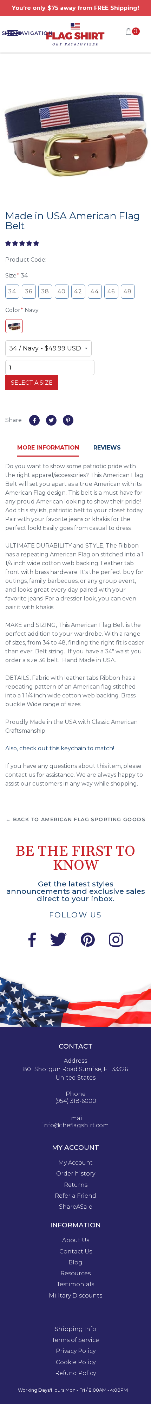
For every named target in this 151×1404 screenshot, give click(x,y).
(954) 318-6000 (75, 1101)
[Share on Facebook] (34, 420)
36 (29, 291)
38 (45, 291)
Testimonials (75, 1284)
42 (78, 291)
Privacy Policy (76, 1351)
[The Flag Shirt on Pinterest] (88, 944)
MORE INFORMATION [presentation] (48, 447)
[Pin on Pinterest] (68, 420)
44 (95, 291)
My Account (75, 1163)
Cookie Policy (76, 1362)
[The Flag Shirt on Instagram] (116, 944)
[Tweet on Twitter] (51, 420)
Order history (75, 1174)
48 (128, 291)
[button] (22, 243)
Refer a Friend (75, 1196)
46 (111, 291)
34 (12, 291)
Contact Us (75, 1252)
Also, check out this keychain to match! (60, 748)
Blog (75, 1262)
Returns (75, 1185)
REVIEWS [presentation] (107, 447)
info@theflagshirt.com (75, 1125)
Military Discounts (75, 1296)
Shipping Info (75, 1329)
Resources (75, 1273)
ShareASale (75, 1207)
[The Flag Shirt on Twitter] (58, 944)
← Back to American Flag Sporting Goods (75, 819)
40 (62, 291)
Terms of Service (75, 1340)
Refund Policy (75, 1373)
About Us (75, 1240)
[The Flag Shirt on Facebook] (31, 944)
